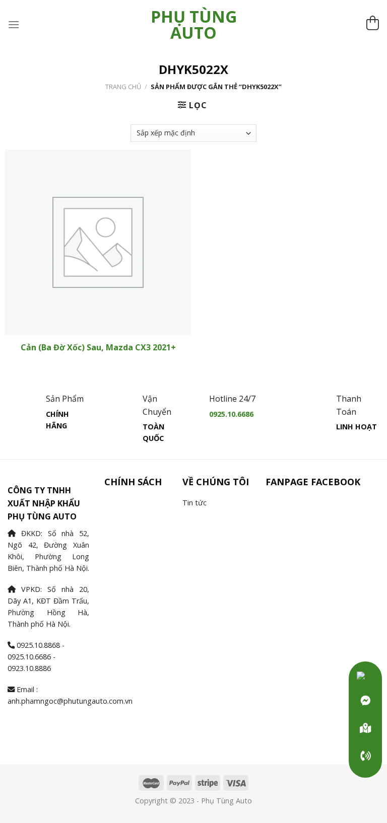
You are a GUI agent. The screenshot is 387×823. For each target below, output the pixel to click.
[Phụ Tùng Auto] (365, 728)
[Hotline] (365, 756)
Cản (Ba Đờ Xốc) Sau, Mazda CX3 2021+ (98, 347)
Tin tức (194, 502)
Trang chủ (123, 86)
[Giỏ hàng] (372, 24)
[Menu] (14, 24)
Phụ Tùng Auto (194, 25)
